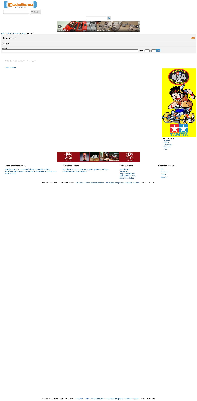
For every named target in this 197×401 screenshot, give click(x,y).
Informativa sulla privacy (114, 183)
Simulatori (167, 147)
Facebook (164, 172)
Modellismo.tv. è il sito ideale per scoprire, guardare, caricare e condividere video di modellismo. (86, 170)
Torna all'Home (10, 67)
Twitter (163, 174)
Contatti (136, 183)
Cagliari (8, 33)
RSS (162, 169)
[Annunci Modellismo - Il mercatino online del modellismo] (20, 8)
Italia (2, 33)
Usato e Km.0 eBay (127, 178)
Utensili (166, 143)
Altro (165, 149)
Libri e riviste (168, 145)
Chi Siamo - (80, 183)
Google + (164, 177)
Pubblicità (128, 183)
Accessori (167, 140)
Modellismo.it (125, 169)
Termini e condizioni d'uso (94, 183)
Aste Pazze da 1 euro (127, 176)
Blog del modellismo (127, 173)
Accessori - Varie (19, 33)
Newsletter (124, 171)
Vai (158, 51)
